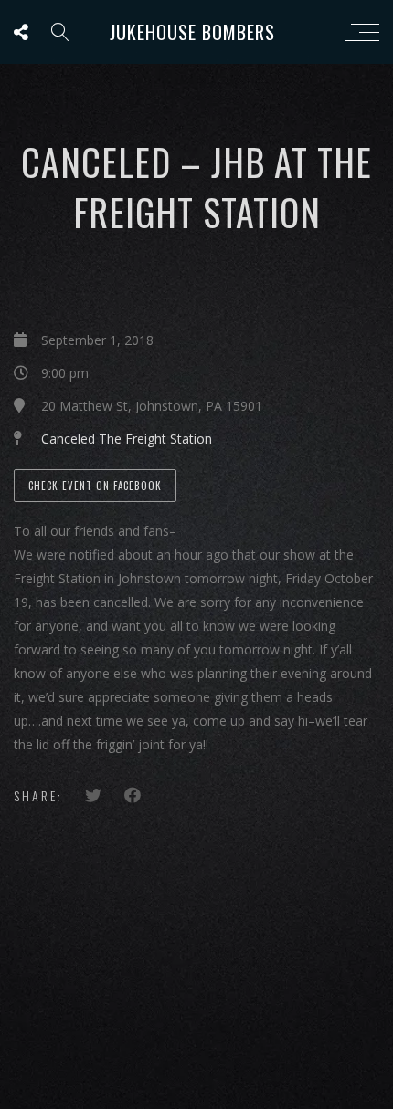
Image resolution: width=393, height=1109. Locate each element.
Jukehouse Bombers (192, 32)
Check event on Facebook (95, 485)
